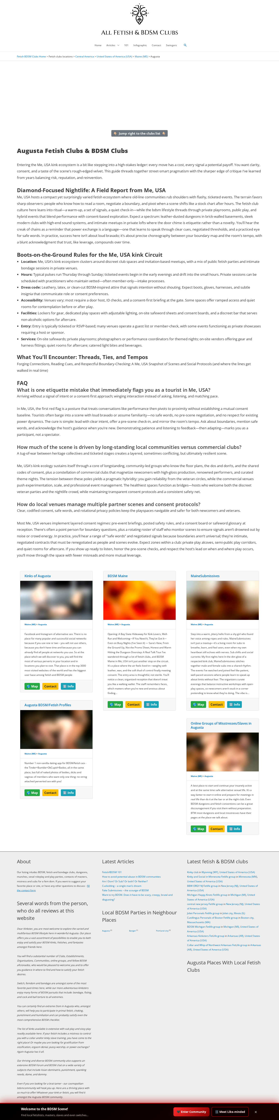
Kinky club (192, 872)
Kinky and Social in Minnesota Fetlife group (211, 876)
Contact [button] (50, 686)
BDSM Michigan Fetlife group (203, 926)
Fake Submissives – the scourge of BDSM (125, 890)
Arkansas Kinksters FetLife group (205, 936)
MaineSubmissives (205, 576)
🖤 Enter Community (191, 1112)
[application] (117, 45)
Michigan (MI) (238, 895)
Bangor (132, 930)
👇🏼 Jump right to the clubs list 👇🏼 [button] (139, 133)
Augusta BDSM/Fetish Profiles (48, 705)
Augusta (42, 624)
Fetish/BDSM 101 (112, 872)
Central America (84, 56)
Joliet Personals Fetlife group (203, 913)
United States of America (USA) (114, 56)
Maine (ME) (141, 56)
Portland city (162, 930)
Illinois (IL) (239, 913)
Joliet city (228, 913)
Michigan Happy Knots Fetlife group (207, 895)
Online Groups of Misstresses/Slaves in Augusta (221, 725)
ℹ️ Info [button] (68, 686)
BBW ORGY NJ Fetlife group (202, 886)
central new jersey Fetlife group (205, 904)
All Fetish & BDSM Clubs (139, 33)
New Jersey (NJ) (229, 886)
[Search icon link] (185, 45)
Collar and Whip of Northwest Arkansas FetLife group (217, 945)
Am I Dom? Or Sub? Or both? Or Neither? (125, 881)
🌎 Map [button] (32, 686)
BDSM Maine (118, 576)
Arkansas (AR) (235, 936)
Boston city (247, 917)
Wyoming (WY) (210, 872)
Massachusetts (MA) (198, 922)
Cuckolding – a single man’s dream (121, 886)
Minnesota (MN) (248, 876)
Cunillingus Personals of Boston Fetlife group (212, 917)
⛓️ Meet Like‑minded (230, 1112)
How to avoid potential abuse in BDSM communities (131, 876)
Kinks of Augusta (38, 576)
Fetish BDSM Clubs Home (31, 56)
